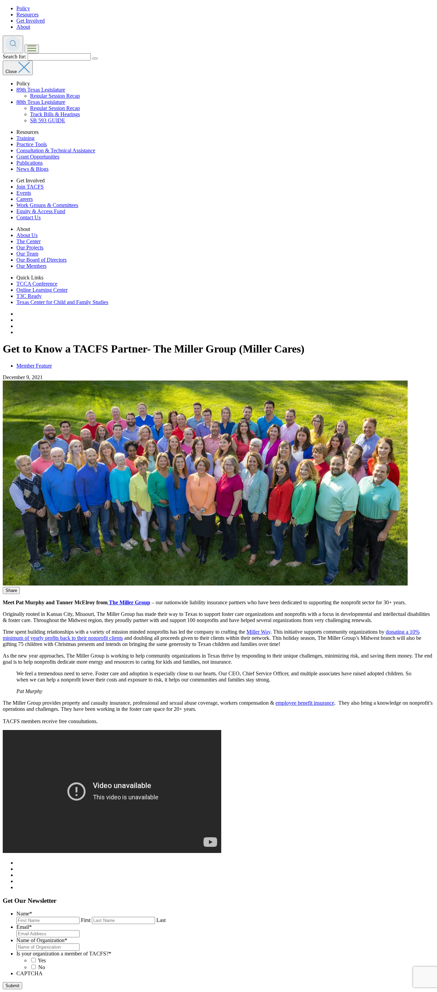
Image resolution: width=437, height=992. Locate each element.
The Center (28, 241)
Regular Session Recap (55, 96)
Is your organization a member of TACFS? (63, 953)
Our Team (27, 254)
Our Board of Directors (41, 260)
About (23, 27)
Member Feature (34, 366)
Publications (29, 163)
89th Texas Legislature (40, 90)
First (85, 920)
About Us (27, 235)
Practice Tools (31, 144)
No (41, 967)
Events (23, 193)
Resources (27, 14)
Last (161, 920)
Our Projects (29, 247)
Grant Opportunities (37, 157)
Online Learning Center (42, 290)
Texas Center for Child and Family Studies (62, 302)
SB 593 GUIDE (47, 120)
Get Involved (30, 21)
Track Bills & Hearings (55, 114)
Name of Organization (41, 940)
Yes (42, 960)
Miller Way (258, 632)
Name (24, 914)
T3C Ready (29, 296)
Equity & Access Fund (40, 211)
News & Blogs (32, 169)
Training (25, 138)
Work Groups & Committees (47, 205)
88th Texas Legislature (40, 102)
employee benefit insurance (305, 703)
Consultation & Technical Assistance (55, 150)
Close (11, 71)
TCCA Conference (36, 284)
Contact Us (28, 217)
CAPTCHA (29, 973)
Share (11, 590)
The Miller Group (129, 602)
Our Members (31, 266)
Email (24, 927)
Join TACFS (30, 187)
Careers (24, 199)
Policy (23, 8)
